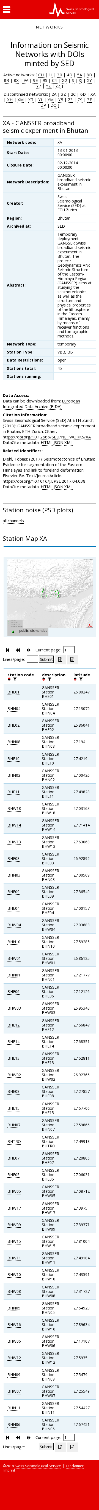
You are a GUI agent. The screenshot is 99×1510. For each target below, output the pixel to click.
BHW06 (14, 1341)
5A (79, 74)
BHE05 (13, 1174)
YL (40, 99)
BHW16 (14, 1324)
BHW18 (14, 808)
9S (45, 80)
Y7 (38, 86)
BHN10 (13, 941)
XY (89, 80)
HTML (47, 442)
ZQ (54, 105)
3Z (63, 94)
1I (51, 74)
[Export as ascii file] (72, 659)
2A (53, 94)
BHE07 (13, 1158)
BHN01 (13, 975)
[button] (6, 10)
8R (6, 80)
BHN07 (13, 1124)
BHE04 (13, 908)
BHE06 (13, 991)
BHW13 (14, 841)
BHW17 (14, 1208)
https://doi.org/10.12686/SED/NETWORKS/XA (47, 437)
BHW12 (14, 1357)
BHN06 (13, 1424)
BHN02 (13, 775)
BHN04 (13, 708)
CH (41, 74)
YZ (49, 86)
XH (9, 99)
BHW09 (14, 1224)
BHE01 (13, 692)
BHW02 (14, 1074)
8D (89, 74)
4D (69, 74)
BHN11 (13, 1407)
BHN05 (13, 1308)
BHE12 (13, 1025)
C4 (54, 80)
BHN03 (13, 875)
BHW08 (14, 1291)
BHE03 (13, 858)
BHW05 (14, 1191)
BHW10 (14, 1274)
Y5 (60, 99)
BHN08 (13, 741)
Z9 (80, 99)
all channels (13, 520)
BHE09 (13, 891)
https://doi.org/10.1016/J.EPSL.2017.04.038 (44, 481)
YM (51, 99)
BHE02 (13, 725)
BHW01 (14, 958)
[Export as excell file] (60, 659)
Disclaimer (75, 1465)
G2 (64, 80)
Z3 (70, 99)
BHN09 (13, 1374)
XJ (80, 80)
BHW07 (14, 1391)
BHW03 (14, 1008)
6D (83, 94)
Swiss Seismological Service (38, 1465)
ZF (89, 99)
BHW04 (14, 924)
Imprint (9, 1470)
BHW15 (14, 1241)
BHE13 (13, 1058)
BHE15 (13, 1108)
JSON (58, 442)
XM (21, 99)
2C (73, 94)
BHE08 (13, 1091)
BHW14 (14, 825)
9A (25, 80)
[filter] (14, 679)
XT (31, 99)
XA (92, 94)
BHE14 (13, 1041)
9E (35, 80)
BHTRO (14, 1141)
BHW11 (14, 1258)
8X (16, 80)
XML (68, 442)
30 (59, 74)
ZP (43, 105)
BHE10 (13, 758)
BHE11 (13, 791)
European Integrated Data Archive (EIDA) (41, 403)
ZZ (58, 86)
